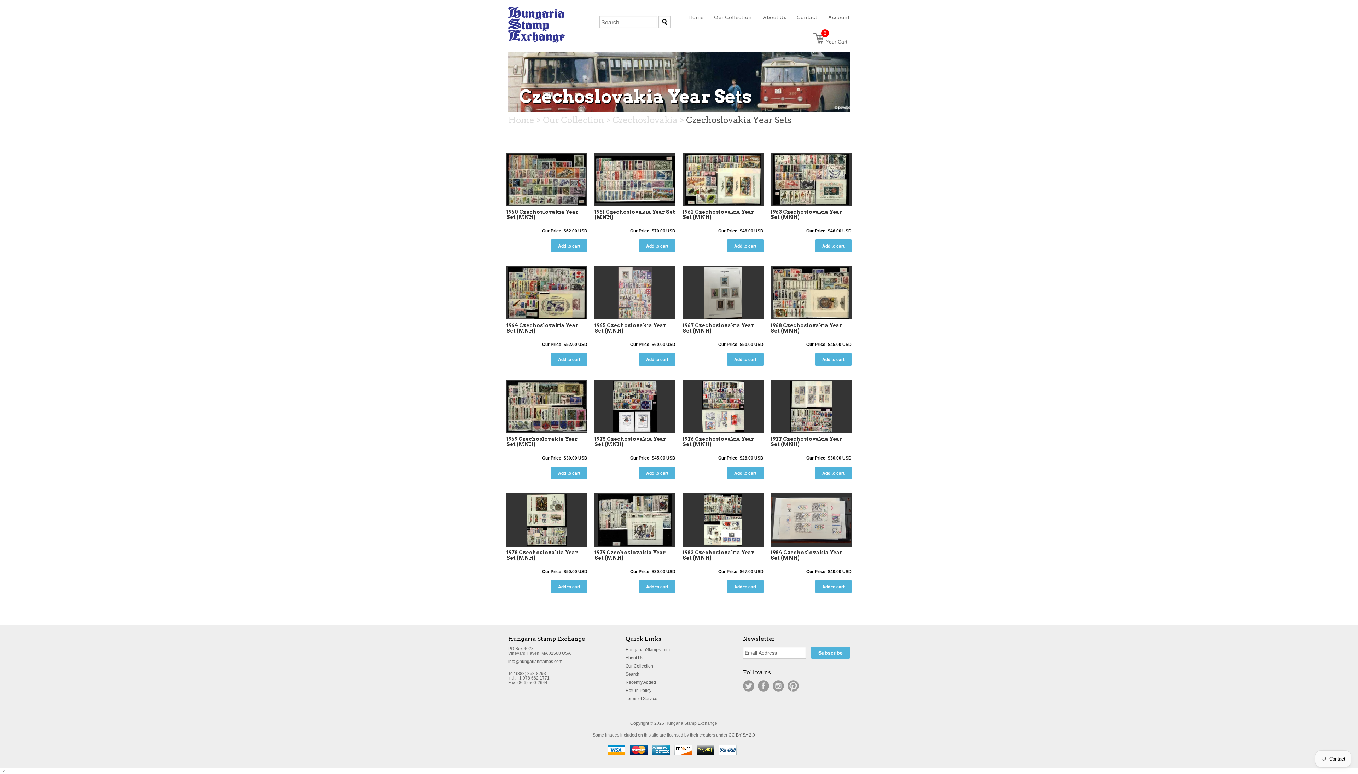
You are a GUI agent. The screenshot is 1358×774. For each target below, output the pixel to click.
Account (839, 17)
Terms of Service (641, 698)
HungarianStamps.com (648, 649)
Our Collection (639, 666)
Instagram (778, 686)
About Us (634, 657)
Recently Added (641, 682)
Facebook (763, 686)
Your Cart (835, 42)
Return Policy (638, 690)
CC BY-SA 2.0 (742, 735)
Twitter (748, 686)
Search (632, 674)
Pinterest (793, 686)
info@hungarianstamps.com (535, 661)
